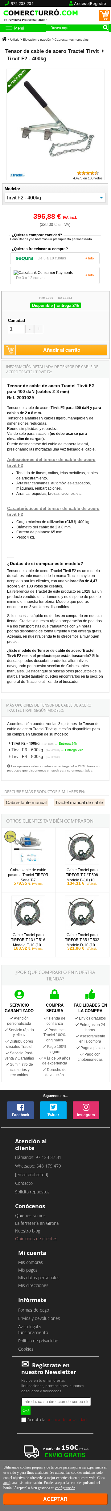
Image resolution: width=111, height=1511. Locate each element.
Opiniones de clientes (36, 1238)
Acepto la (56, 1419)
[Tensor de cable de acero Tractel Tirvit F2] (57, 167)
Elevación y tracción (37, 39)
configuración (65, 1488)
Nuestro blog (27, 1231)
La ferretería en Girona (37, 1223)
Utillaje (14, 39)
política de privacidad (67, 1419)
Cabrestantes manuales (71, 39)
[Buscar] (105, 27)
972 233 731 (22, 3)
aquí (6, 1483)
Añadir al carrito (61, 349)
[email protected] (31, 1174)
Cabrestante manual (26, 802)
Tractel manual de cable (79, 802)
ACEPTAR (55, 1499)
